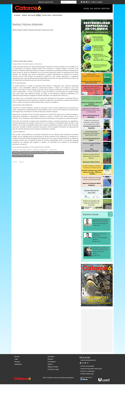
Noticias (86, 8)
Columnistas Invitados (91, 214)
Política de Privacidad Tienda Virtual (91, 368)
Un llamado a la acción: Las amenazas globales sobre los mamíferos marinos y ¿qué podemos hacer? (101, 248)
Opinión (38, 15)
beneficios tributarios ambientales (22, 156)
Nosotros (97, 8)
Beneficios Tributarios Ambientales (99, 234)
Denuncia (24, 15)
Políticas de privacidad (87, 366)
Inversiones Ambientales (38, 152)
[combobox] (69, 2)
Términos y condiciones (87, 371)
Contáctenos (105, 8)
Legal (91, 8)
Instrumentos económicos (55, 152)
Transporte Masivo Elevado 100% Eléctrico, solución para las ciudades (101, 220)
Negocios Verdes (46, 15)
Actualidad (17, 15)
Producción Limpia (57, 15)
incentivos (15, 152)
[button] (82, 247)
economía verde (25, 152)
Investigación (31, 15)
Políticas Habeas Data (87, 374)
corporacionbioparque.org (87, 360)
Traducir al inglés (96, 2)
